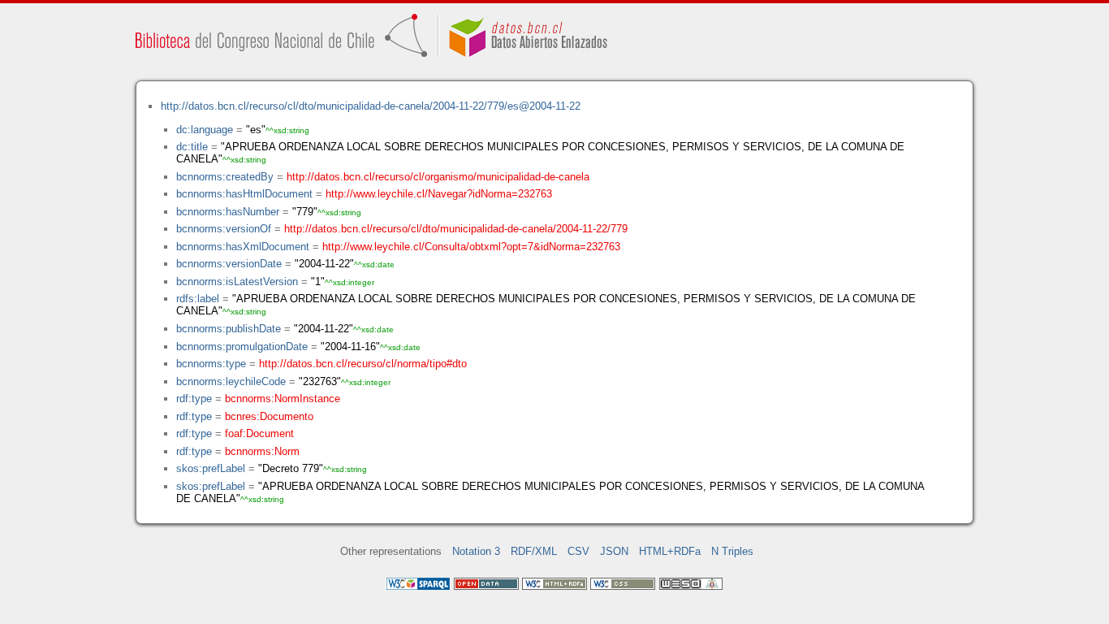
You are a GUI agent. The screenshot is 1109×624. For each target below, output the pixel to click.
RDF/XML (534, 551)
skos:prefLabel (210, 468)
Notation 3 (476, 551)
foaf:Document (259, 433)
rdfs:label (197, 298)
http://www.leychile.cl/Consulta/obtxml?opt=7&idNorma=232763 (471, 246)
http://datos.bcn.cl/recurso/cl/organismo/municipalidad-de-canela (438, 177)
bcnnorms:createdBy (225, 177)
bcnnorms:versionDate (229, 264)
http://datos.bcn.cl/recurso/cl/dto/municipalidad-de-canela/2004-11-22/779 (456, 229)
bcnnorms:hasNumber (227, 212)
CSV (578, 551)
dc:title (192, 147)
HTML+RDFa (670, 551)
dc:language (204, 130)
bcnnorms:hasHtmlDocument (244, 194)
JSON (614, 551)
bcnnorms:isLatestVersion (237, 281)
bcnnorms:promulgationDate (242, 346)
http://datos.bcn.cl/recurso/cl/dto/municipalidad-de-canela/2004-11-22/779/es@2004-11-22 (370, 106)
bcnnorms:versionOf (223, 229)
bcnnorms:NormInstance (282, 398)
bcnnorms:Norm (262, 451)
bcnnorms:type (211, 364)
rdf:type (194, 398)
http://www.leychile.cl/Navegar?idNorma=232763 (439, 194)
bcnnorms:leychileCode (231, 381)
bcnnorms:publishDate (228, 329)
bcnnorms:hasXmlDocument (242, 246)
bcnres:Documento (269, 416)
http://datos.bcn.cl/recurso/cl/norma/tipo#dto (363, 364)
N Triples (732, 551)
